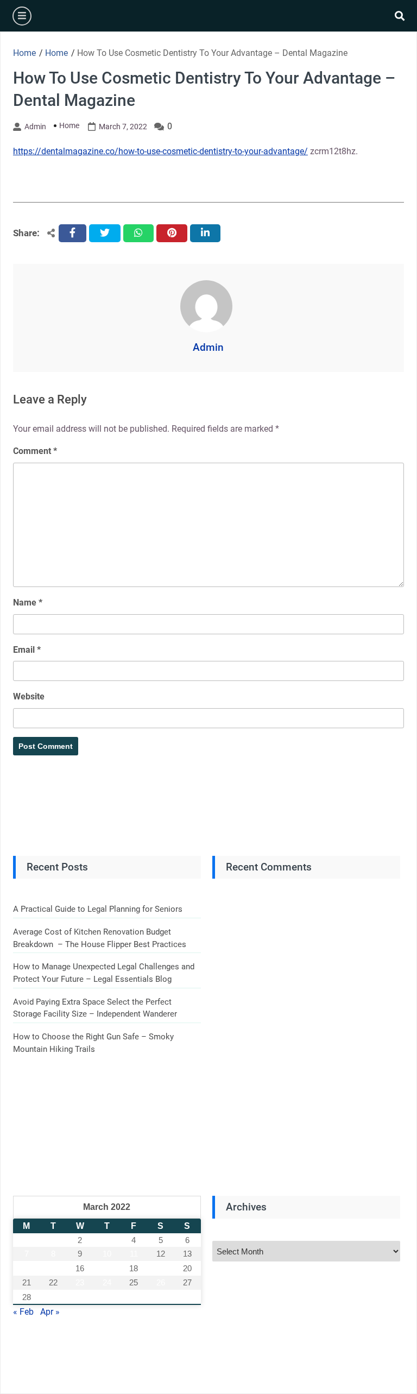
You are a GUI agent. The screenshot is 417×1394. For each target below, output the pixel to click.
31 (107, 1297)
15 (53, 1268)
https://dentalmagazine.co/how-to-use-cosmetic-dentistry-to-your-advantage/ (160, 151)
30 (79, 1297)
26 (160, 1282)
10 (107, 1253)
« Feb (23, 1312)
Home (69, 125)
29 (53, 1297)
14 (26, 1268)
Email (27, 650)
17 (107, 1268)
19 (160, 1268)
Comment (35, 451)
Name (27, 602)
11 (134, 1253)
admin (35, 126)
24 (107, 1282)
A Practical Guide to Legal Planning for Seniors (97, 909)
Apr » (50, 1312)
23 (79, 1282)
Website (29, 696)
